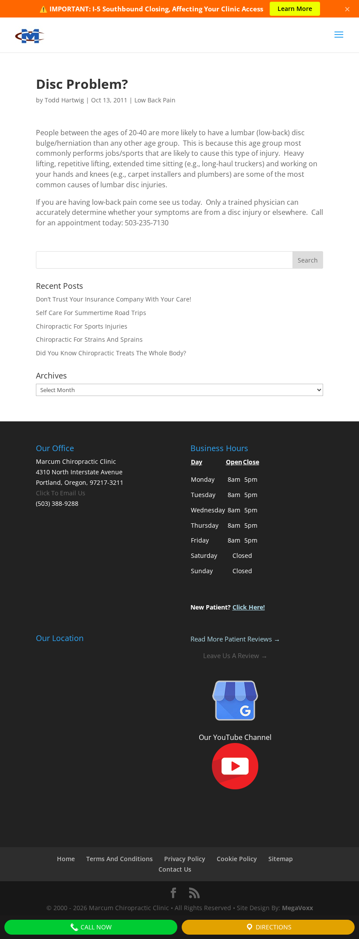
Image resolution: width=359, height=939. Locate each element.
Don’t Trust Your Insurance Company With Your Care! (113, 299)
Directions (273, 927)
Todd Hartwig (64, 100)
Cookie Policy (237, 859)
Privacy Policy (184, 859)
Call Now (95, 927)
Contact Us (174, 869)
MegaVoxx (297, 908)
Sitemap (280, 859)
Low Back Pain (155, 100)
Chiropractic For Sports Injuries (81, 326)
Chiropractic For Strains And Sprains (89, 339)
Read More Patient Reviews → (235, 638)
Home (66, 859)
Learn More (295, 8)
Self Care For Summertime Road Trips (91, 312)
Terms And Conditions (119, 859)
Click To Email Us (60, 493)
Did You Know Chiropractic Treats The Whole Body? (111, 353)
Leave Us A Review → (235, 655)
